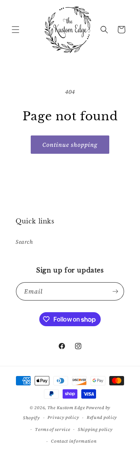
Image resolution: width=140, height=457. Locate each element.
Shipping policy (95, 429)
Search (24, 242)
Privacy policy (63, 417)
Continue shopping (70, 145)
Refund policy (102, 417)
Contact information (73, 441)
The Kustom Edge (66, 408)
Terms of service (52, 429)
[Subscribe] (115, 291)
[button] (15, 29)
